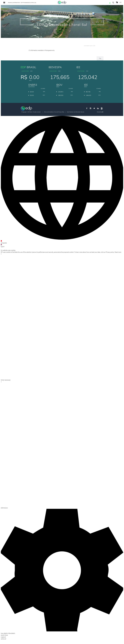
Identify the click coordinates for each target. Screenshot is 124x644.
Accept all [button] (3, 637)
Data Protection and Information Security (75, 112)
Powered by (100, 112)
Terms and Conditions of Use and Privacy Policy (54, 112)
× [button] (0, 248)
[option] (62, 242)
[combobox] (62, 181)
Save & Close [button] (4, 635)
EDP (62, 18)
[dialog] (62, 378)
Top (100, 58)
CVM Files (21, 40)
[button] (62, 571)
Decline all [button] (3, 639)
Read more (118, 252)
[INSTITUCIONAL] (117, 2)
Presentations (61, 40)
